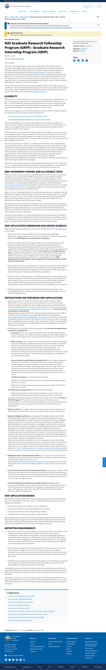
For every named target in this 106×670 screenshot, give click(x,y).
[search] (100, 6)
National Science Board (36, 649)
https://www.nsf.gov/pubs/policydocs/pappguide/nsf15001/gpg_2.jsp (29, 309)
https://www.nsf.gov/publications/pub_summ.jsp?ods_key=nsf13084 (29, 119)
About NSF (33, 641)
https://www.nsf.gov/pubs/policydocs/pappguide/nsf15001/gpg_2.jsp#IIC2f (31, 462)
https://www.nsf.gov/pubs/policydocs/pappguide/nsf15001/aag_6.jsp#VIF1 (44, 448)
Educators (69, 651)
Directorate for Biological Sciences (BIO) (20, 602)
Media (68, 649)
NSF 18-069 (47, 35)
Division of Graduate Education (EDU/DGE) (21, 596)
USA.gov (73, 667)
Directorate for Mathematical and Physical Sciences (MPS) (26, 617)
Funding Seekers (71, 641)
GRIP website (58, 229)
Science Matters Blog (54, 646)
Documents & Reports (91, 641)
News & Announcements (55, 641)
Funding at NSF (13, 17)
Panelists (69, 654)
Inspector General (27, 667)
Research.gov (88, 658)
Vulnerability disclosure (10, 667)
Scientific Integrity (90, 655)
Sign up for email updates (15, 655)
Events (50, 644)
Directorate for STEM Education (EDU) (20, 599)
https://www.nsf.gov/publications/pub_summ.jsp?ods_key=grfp (27, 116)
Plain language (97, 667)
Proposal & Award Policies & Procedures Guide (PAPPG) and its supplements (48, 28)
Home (6, 17)
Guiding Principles (33, 167)
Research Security (90, 653)
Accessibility (84, 667)
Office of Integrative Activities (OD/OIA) (20, 620)
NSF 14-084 (82, 51)
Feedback (104, 464)
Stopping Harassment (91, 650)
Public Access (89, 648)
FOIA (50, 667)
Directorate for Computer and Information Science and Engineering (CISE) (31, 611)
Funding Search (23, 17)
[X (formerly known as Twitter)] (9, 659)
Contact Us (33, 651)
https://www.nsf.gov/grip (36, 72)
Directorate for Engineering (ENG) (18, 605)
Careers (32, 644)
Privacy (39, 667)
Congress (69, 646)
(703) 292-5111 (9, 651)
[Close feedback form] (104, 459)
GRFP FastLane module (31, 303)
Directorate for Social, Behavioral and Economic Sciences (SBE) (27, 614)
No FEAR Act (60, 667)
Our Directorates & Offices (37, 646)
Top (102, 624)
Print (100, 17)
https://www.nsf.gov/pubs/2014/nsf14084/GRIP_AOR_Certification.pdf (29, 317)
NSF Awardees (71, 644)
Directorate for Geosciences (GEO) (19, 608)
